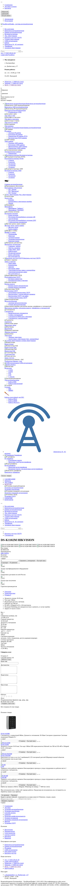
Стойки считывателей (15, 315)
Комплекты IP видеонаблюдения (15, 110)
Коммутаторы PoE (10, 347)
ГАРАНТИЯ (8, 498)
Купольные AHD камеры (16, 145)
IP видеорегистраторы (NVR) (14, 158)
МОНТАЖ (8, 484)
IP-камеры (8, 131)
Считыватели (9, 311)
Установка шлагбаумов (12, 489)
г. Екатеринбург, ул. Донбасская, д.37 (17, 875)
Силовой (7, 387)
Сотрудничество (10, 833)
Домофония (8, 46)
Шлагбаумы (8, 328)
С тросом (11, 377)
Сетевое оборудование (12, 39)
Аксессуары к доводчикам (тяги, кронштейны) (23, 339)
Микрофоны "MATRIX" (16, 210)
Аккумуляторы (13, 218)
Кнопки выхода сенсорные (17, 287)
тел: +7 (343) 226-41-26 (8, 53)
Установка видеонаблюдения (14, 487)
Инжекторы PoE (10, 351)
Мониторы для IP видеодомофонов (19, 462)
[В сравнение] (39, 741)
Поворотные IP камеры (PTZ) (17, 136)
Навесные (11, 236)
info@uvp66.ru (9, 868)
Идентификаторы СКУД (12, 277)
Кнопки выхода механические (18, 285)
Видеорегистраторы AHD (13, 170)
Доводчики (8, 335)
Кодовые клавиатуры (15, 279)
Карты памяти (13, 229)
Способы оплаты (10, 813)
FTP (9, 373)
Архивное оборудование (13, 48)
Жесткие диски (13, 227)
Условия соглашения (11, 818)
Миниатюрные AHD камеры (17, 146)
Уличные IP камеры (14, 133)
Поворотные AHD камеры (17, 148)
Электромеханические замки (17, 272)
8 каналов (11, 162)
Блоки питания (13, 215)
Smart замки (12, 263)
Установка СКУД (10, 496)
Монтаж (7, 821)
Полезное (4, 826)
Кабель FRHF (12, 401)
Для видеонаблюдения (12, 380)
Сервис (3, 802)
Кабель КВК (12, 382)
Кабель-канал (12, 251)
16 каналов (11, 164)
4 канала (11, 160)
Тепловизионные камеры (13, 151)
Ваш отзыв (4, 685)
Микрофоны (9, 206)
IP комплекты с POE (14, 112)
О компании (9, 5)
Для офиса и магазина (12, 119)
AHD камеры (9, 141)
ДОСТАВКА (9, 482)
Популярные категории (8, 841)
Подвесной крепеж (14, 253)
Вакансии (8, 838)
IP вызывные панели (15, 460)
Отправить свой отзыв (8, 703)
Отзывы (8, 595)
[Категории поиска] (1, 26)
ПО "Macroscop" (13, 191)
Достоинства (5, 665)
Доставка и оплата (11, 6)
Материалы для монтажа (13, 244)
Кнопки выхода (10, 284)
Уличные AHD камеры (15, 143)
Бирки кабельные (14, 255)
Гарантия (8, 814)
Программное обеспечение (13, 188)
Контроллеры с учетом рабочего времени (21, 294)
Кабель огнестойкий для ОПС (14, 397)
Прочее (10, 203)
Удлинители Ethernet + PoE (13, 361)
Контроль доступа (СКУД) (13, 37)
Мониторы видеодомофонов (17, 467)
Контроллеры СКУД (11, 291)
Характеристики (10, 593)
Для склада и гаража (11, 122)
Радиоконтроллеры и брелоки (18, 280)
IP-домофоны (9, 458)
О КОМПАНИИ (10, 479)
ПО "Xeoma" (12, 193)
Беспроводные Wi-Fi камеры (17, 138)
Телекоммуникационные (16, 239)
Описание (8, 591)
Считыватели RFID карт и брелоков (20, 316)
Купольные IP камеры (15, 134)
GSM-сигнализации (11, 41)
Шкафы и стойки (10, 232)
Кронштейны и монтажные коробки (20, 201)
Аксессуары (8, 198)
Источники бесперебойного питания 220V (22, 220)
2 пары (10, 370)
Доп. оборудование (11, 36)
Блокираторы (12, 265)
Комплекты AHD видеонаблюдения (16, 107)
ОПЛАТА (8, 481)
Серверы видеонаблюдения (13, 184)
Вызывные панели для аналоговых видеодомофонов (25, 469)
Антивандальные (14, 237)
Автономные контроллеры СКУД (19, 292)
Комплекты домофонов (12, 472)
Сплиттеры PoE (10, 354)
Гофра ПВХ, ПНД (14, 249)
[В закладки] (37, 741)
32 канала (11, 167)
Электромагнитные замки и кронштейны (21, 270)
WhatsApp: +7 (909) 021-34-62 (14, 81)
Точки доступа (9, 358)
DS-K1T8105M (5, 755)
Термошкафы (12, 234)
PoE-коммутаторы (10, 851)
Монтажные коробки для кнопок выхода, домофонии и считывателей (27, 308)
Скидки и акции (10, 835)
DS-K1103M (5, 744)
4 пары (10, 371)
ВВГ (9, 389)
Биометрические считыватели (18, 313)
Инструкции (9, 829)
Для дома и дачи (10, 115)
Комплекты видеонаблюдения (14, 30)
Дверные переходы (11, 332)
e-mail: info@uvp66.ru (7, 55)
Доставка (8, 807)
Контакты (8, 8)
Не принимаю (5, 795)
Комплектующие (13, 241)
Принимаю (14, 795)
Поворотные (12, 153)
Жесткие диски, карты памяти (14, 225)
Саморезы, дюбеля (14, 246)
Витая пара (8, 368)
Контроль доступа (10, 853)
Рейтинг (3, 694)
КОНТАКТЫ (9, 500)
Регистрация (9, 21)
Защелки (11, 267)
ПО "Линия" (12, 189)
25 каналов (11, 165)
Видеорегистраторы (11, 34)
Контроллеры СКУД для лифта (18, 296)
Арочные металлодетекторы (17, 303)
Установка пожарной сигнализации (16, 493)
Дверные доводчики (15, 337)
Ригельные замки (14, 268)
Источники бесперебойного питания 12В (21, 217)
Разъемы (11, 200)
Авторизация (9, 19)
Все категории (9, 29)
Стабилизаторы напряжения (17, 222)
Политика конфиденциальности (15, 816)
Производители (10, 831)
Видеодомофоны (10, 465)
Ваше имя (4, 661)
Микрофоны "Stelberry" (16, 208)
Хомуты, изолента (14, 248)
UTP (9, 375)
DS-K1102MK (5, 733)
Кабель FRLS (12, 399)
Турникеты (8, 322)
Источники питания (11, 213)
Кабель (7, 43)
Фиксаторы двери (10, 325)
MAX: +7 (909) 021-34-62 (13, 85)
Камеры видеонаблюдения (13, 32)
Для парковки (9, 126)
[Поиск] (22, 51)
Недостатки (4, 675)
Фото (2, 698)
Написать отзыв (6, 659)
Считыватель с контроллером (17, 318)
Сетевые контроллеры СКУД (17, 297)
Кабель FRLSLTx (14, 402)
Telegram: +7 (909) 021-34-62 (14, 83)
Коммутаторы (9, 344)
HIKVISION (5, 553)
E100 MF (4, 777)
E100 (2, 766)
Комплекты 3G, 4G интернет (14, 44)
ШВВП (10, 390)
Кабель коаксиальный (15, 383)
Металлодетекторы (11, 301)
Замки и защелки (10, 261)
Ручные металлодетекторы (17, 304)
